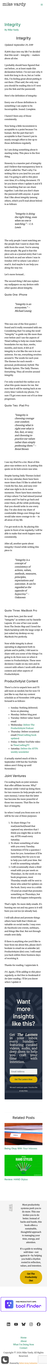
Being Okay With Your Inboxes (21, 1148)
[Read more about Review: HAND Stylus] (23, 1165)
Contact (23, 1348)
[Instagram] (31, 1324)
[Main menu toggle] (41, 4)
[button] (5, 1360)
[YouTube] (16, 1324)
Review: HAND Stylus (16, 1179)
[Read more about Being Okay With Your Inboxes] (23, 1134)
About (24, 1341)
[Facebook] (38, 1324)
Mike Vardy (14, 4)
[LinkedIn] (8, 1324)
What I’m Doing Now (23, 1344)
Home (24, 1337)
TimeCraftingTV (21, 745)
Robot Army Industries (28, 1363)
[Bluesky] (23, 1324)
